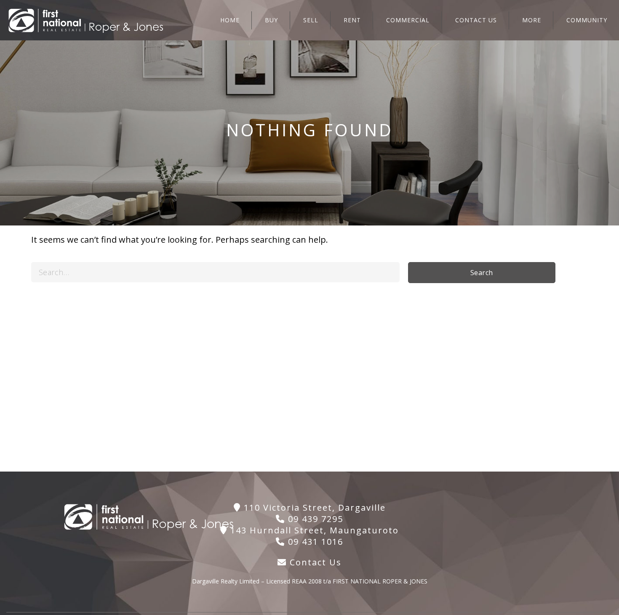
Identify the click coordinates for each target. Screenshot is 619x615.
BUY (271, 20)
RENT (352, 20)
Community (586, 20)
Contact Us (314, 562)
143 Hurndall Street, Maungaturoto (313, 530)
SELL (310, 20)
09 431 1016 (314, 541)
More (531, 20)
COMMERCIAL (408, 20)
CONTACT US (476, 20)
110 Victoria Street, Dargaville (313, 507)
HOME (230, 20)
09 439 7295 (314, 519)
